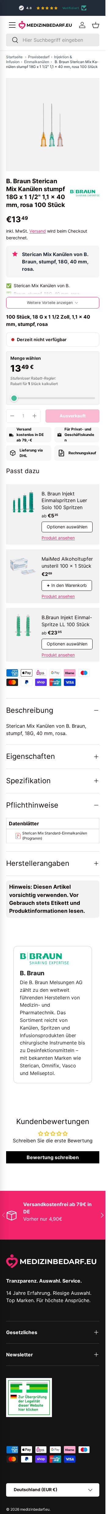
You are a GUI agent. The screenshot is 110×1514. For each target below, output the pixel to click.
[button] (95, 25)
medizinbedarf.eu (35, 1509)
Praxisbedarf (39, 57)
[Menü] (12, 25)
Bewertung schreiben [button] (53, 1157)
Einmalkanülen (36, 61)
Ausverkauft (73, 415)
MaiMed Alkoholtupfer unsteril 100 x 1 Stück (67, 562)
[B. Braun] (84, 193)
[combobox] (52, 40)
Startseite (14, 57)
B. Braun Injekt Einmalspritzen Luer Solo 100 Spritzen (64, 500)
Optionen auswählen (67, 526)
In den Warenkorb (67, 585)
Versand (37, 231)
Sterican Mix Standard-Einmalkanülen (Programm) (54, 836)
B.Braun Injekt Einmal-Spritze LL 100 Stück (67, 620)
